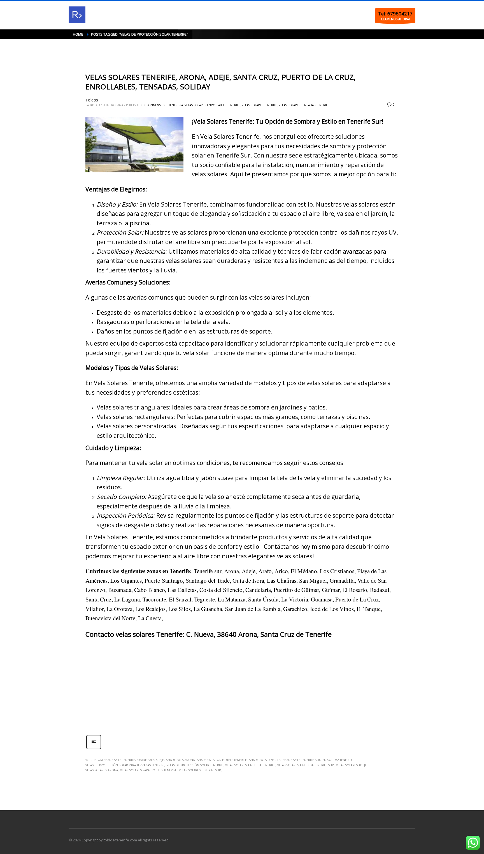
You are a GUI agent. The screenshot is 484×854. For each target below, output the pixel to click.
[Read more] (93, 748)
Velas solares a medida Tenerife (250, 765)
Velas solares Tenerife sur (200, 770)
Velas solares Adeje (351, 765)
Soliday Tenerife (340, 760)
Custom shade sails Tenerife (112, 760)
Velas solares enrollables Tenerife (212, 105)
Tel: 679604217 (395, 13)
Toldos (91, 100)
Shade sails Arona (180, 760)
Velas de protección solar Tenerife (195, 765)
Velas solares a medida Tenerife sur (305, 765)
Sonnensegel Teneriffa (164, 105)
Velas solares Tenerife (259, 105)
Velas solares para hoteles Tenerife (148, 770)
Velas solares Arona (101, 770)
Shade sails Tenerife (264, 760)
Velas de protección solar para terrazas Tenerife (124, 765)
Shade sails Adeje (150, 760)
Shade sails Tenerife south (304, 760)
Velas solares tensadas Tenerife (304, 105)
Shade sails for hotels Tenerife (222, 760)
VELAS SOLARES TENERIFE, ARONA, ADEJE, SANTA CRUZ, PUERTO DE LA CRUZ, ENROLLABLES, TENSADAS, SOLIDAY (220, 82)
